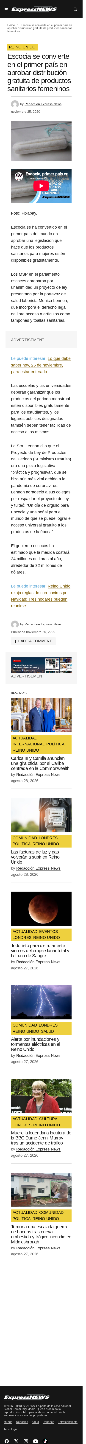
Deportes (48, 1422)
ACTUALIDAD (25, 738)
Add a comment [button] (36, 641)
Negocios (22, 1422)
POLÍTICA (55, 744)
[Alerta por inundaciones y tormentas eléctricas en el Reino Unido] (41, 1002)
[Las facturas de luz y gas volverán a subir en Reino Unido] (41, 815)
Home (11, 25)
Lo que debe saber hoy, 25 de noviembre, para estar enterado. (41, 365)
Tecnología (10, 1429)
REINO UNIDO (22, 47)
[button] (6, 9)
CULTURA (48, 1119)
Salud (35, 1422)
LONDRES (48, 838)
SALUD (47, 1032)
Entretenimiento (68, 1422)
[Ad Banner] (41, 665)
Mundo (8, 1422)
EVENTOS (48, 932)
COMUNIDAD (25, 838)
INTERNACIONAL (28, 744)
